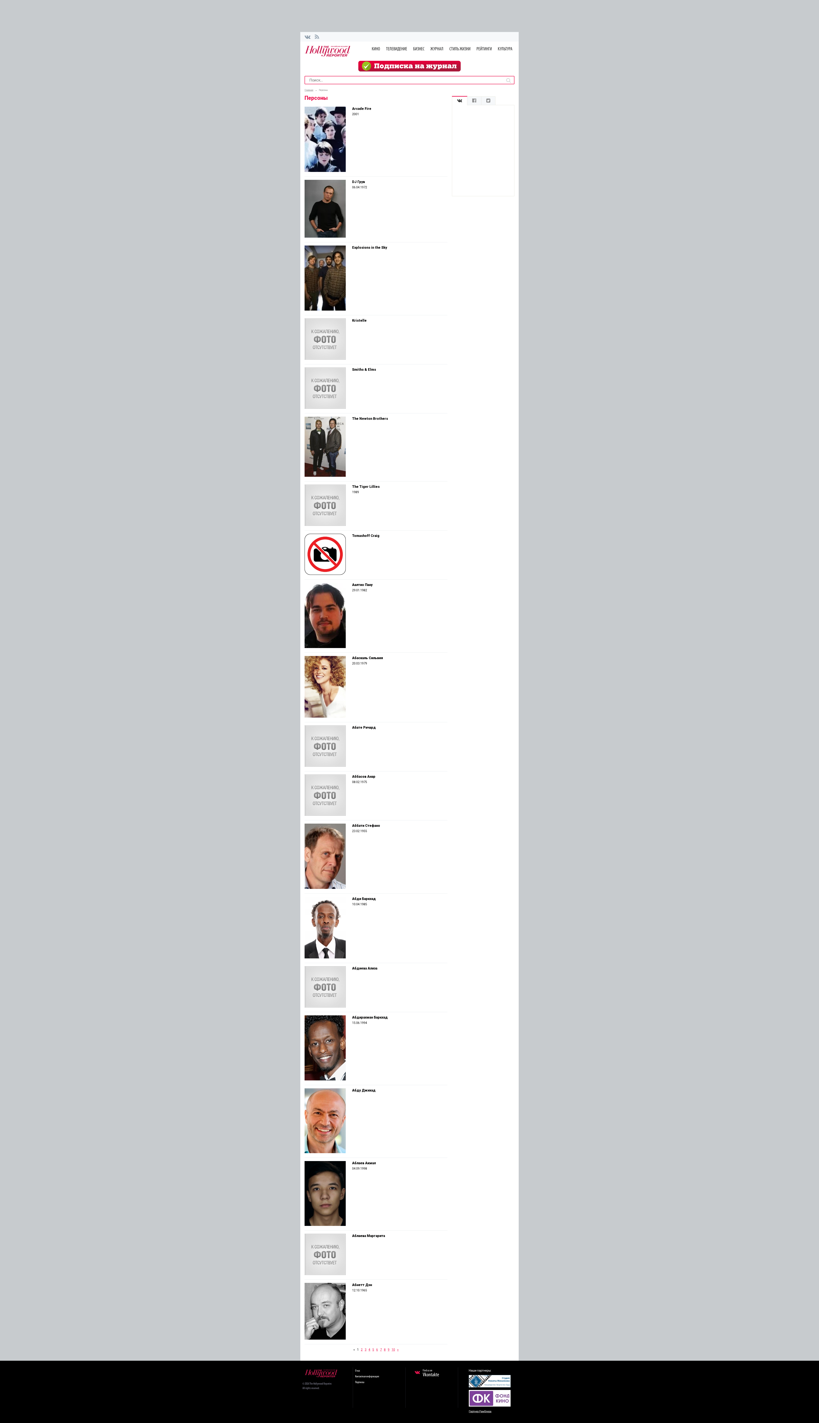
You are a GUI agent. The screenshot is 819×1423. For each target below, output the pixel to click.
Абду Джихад (364, 1090)
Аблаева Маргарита (368, 1236)
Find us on (431, 1373)
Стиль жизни (459, 49)
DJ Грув (358, 182)
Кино (376, 49)
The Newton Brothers (370, 419)
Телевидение (396, 49)
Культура (505, 49)
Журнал (436, 49)
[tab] (459, 100)
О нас (357, 1370)
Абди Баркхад (364, 899)
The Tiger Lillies (366, 487)
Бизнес (418, 49)
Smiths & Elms (364, 370)
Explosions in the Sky (369, 248)
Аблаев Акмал (364, 1163)
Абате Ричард (364, 727)
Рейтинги (484, 49)
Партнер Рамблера (480, 1411)
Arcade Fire (361, 109)
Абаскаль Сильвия (367, 658)
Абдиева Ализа (364, 968)
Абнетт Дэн (362, 1285)
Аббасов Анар (363, 777)
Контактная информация (367, 1376)
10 (393, 1349)
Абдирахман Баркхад (370, 1017)
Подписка (359, 1382)
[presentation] (459, 101)
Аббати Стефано (366, 826)
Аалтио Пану (362, 585)
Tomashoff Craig (365, 536)
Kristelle (359, 320)
